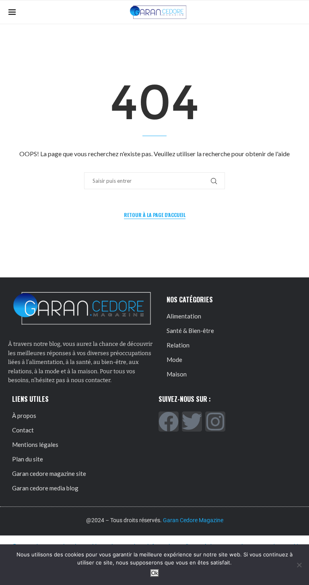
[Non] (299, 565)
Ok (154, 573)
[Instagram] (215, 421)
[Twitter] (192, 421)
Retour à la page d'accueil (154, 214)
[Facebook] (169, 421)
